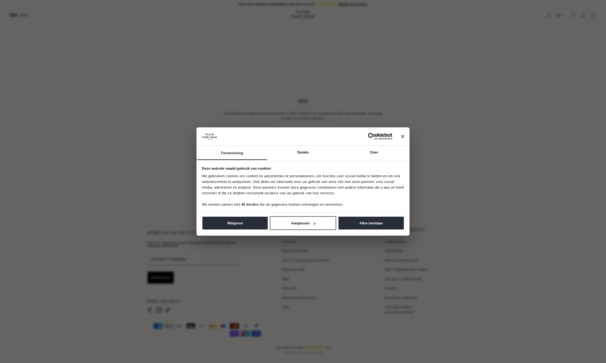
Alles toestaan (371, 223)
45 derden (250, 204)
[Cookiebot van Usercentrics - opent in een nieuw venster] (371, 136)
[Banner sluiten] (402, 136)
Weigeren (235, 223)
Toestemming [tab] (232, 153)
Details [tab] (303, 152)
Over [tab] (374, 152)
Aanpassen (300, 223)
